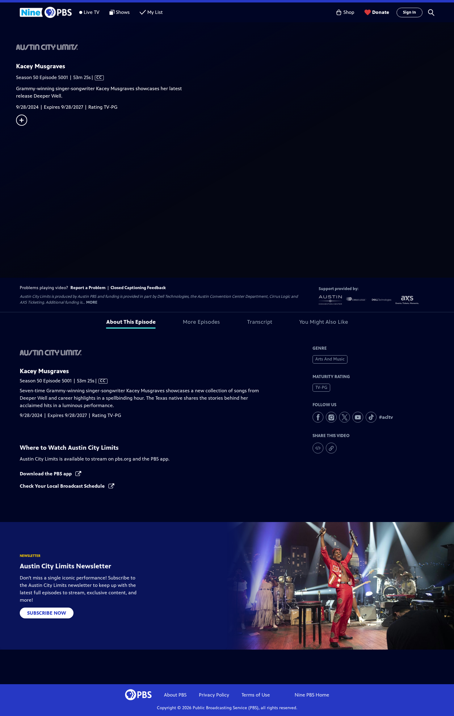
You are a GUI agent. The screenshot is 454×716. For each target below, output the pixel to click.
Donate (380, 12)
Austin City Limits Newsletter (65, 566)
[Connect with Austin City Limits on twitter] (344, 417)
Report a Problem (88, 287)
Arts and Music (330, 359)
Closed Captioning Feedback (138, 287)
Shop (348, 12)
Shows (123, 12)
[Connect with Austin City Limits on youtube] (357, 417)
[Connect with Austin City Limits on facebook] (318, 417)
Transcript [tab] (259, 321)
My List (155, 12)
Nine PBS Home (312, 695)
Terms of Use (256, 695)
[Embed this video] (318, 448)
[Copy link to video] (331, 448)
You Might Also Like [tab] (323, 321)
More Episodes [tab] (201, 321)
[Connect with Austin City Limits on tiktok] (371, 417)
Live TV (91, 12)
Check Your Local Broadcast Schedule (63, 486)
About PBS (175, 695)
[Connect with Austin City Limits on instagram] (331, 417)
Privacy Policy (214, 695)
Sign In (409, 12)
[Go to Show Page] (235, 47)
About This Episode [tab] (131, 321)
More (91, 302)
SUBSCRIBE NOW (46, 613)
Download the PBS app (46, 474)
